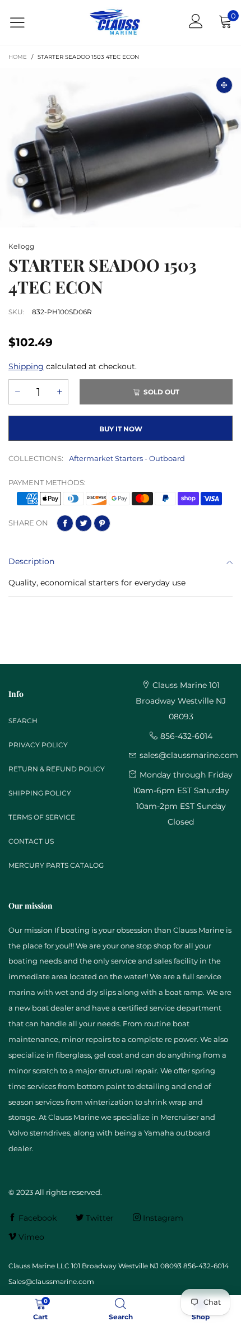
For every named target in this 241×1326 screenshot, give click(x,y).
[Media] (224, 85)
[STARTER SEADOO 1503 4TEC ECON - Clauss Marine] (120, 147)
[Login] (196, 22)
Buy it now (120, 429)
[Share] (65, 523)
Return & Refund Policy (56, 769)
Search (23, 720)
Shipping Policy (39, 793)
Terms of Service (41, 817)
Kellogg (21, 246)
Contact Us (31, 841)
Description (31, 561)
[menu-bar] (24, 22)
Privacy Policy (38, 745)
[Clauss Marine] (114, 22)
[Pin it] (102, 523)
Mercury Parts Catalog (56, 865)
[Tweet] (83, 523)
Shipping (26, 366)
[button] (17, 392)
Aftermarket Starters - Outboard (127, 458)
